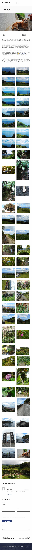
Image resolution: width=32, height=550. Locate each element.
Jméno (3, 508)
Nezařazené (24, 35)
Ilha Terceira (6, 2)
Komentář (4, 504)
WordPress (16, 546)
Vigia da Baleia (22, 53)
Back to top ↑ (23, 546)
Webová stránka (4, 513)
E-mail (18, 508)
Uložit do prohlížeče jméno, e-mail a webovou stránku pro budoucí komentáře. (15, 517)
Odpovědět (9, 494)
